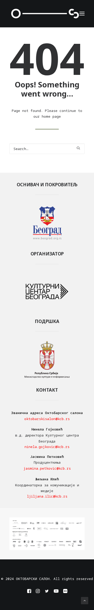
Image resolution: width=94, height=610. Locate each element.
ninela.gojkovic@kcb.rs (47, 446)
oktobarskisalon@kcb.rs (47, 418)
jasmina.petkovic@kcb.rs (47, 468)
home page (51, 116)
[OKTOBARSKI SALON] (45, 13)
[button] (82, 13)
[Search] (47, 148)
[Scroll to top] (84, 600)
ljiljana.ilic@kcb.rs (47, 496)
